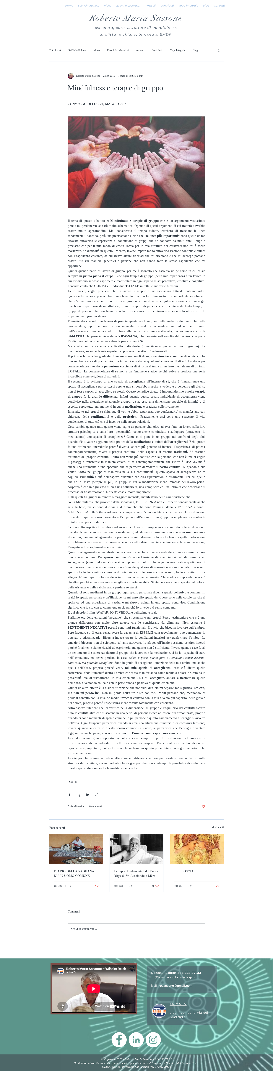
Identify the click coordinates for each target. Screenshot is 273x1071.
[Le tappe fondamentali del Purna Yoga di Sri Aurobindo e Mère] (136, 849)
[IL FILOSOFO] (197, 849)
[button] (219, 50)
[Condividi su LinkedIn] (88, 795)
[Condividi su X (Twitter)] (78, 795)
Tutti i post (55, 50)
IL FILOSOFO (184, 871)
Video (97, 50)
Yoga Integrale (177, 50)
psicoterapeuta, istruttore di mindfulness (136, 28)
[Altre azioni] (203, 76)
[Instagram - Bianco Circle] (153, 1039)
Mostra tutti (218, 827)
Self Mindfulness (77, 50)
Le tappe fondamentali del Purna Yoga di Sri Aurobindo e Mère (136, 873)
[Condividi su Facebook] (69, 795)
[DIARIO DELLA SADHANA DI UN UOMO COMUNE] (76, 849)
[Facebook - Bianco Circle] (119, 1039)
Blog (195, 50)
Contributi (157, 50)
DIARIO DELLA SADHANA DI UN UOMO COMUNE (74, 873)
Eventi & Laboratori (118, 50)
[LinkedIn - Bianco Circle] (136, 1039)
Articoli (140, 50)
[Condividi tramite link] (97, 795)
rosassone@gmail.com (175, 985)
